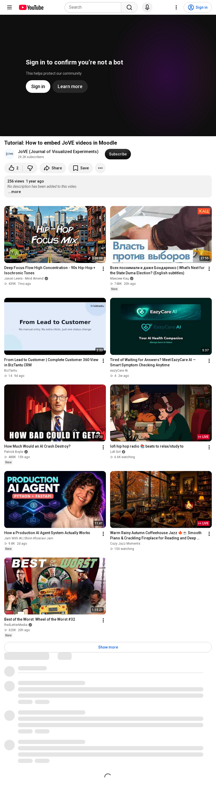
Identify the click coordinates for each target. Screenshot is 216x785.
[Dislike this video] (30, 168)
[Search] (129, 7)
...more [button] (14, 192)
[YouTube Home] (31, 7)
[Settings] (176, 7)
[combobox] (94, 7)
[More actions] (100, 168)
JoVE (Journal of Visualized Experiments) (58, 151)
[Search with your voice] (147, 7)
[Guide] (9, 7)
